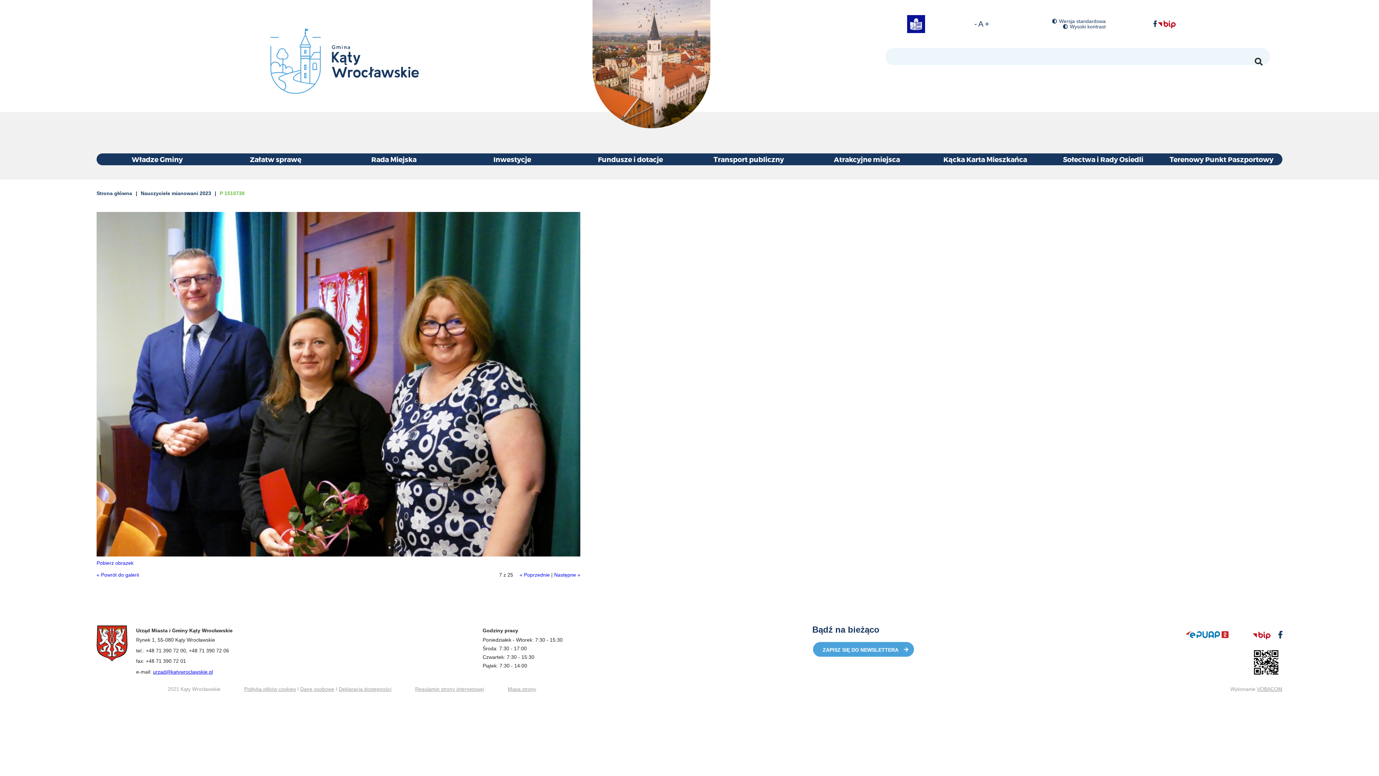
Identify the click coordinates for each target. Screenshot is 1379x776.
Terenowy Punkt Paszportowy (1221, 159)
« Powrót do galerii (118, 575)
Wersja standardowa (1082, 21)
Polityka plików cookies (270, 689)
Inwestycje (512, 159)
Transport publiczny (749, 159)
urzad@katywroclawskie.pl (183, 672)
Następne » (567, 575)
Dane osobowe (317, 689)
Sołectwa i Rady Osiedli (1103, 159)
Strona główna (114, 193)
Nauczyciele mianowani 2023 (176, 193)
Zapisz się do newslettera (861, 650)
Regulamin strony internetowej (449, 689)
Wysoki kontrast (1088, 26)
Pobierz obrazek (115, 563)
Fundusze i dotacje (630, 159)
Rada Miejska (394, 159)
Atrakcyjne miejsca (867, 159)
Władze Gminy (157, 159)
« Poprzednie (535, 575)
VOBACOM (1269, 689)
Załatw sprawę (275, 159)
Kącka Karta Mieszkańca (985, 159)
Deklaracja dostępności (365, 689)
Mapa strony (522, 689)
